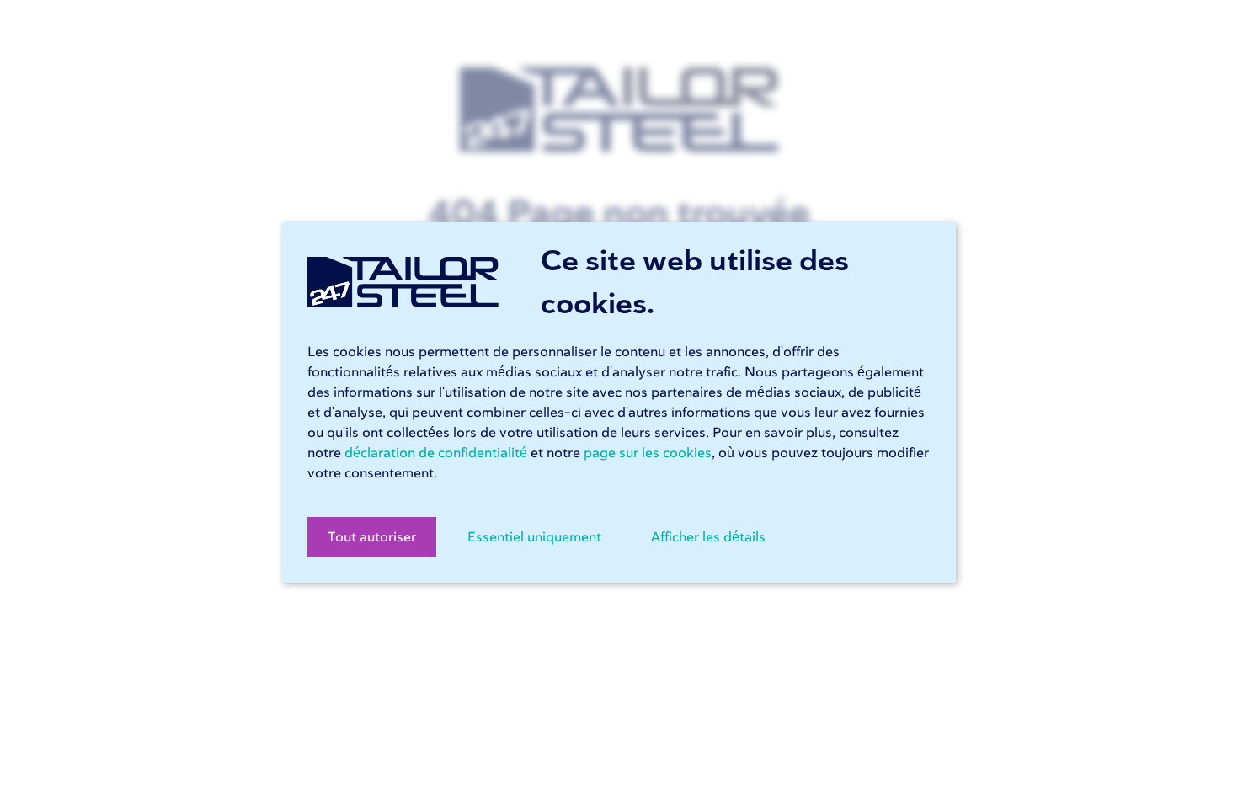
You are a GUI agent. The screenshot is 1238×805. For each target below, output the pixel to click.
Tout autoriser (372, 537)
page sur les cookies (648, 453)
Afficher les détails (708, 537)
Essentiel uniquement (534, 537)
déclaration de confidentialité (435, 453)
